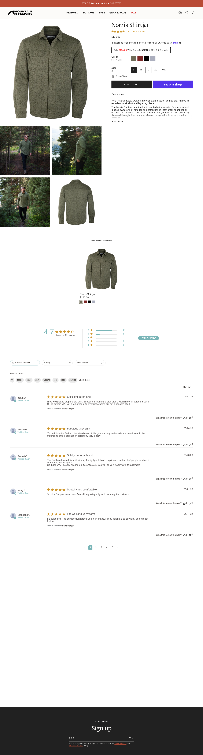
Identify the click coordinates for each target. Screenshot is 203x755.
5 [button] (112, 547)
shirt (37, 380)
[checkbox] (90, 362)
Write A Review (149, 338)
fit (12, 380)
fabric (19, 380)
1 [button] (90, 547)
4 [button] (107, 547)
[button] (72, 13)
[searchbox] (25, 362)
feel (55, 380)
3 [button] (101, 547)
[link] (107, 346)
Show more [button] (84, 380)
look (63, 380)
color (29, 380)
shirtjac (72, 380)
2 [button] (96, 547)
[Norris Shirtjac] (101, 269)
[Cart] (193, 12)
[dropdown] (57, 362)
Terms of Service (76, 746)
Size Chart (122, 76)
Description (117, 94)
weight (47, 380)
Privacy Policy (120, 744)
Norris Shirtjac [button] (68, 409)
